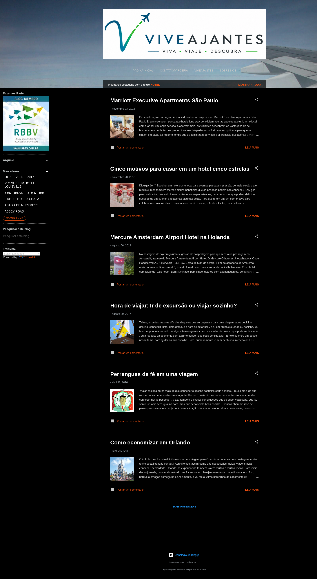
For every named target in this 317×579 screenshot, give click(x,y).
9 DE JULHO (13, 199)
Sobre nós (228, 70)
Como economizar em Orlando (150, 442)
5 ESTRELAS (14, 192)
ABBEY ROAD (14, 211)
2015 (8, 177)
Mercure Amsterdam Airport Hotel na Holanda (170, 237)
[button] (256, 100)
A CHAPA (32, 199)
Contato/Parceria (174, 70)
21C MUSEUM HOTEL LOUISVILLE (19, 185)
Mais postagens (184, 506)
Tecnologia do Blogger (186, 554)
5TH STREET (37, 192)
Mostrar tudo (249, 84)
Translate (30, 257)
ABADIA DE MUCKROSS (21, 205)
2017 (30, 177)
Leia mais (252, 147)
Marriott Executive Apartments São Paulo (164, 100)
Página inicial (143, 70)
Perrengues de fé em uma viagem (154, 374)
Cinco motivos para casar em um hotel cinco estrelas (179, 169)
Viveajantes (203, 70)
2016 (19, 177)
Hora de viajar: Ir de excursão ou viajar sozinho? (173, 306)
